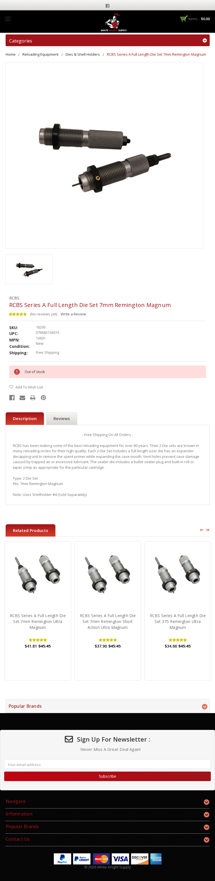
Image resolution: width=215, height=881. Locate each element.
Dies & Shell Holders (83, 54)
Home (11, 54)
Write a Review (73, 314)
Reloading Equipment (40, 54)
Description (25, 418)
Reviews (61, 418)
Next (208, 530)
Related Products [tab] (30, 530)
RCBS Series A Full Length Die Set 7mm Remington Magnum (156, 54)
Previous (199, 530)
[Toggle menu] (7, 19)
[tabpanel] (38, 611)
